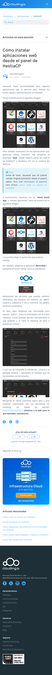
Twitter (10, 421)
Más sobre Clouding (12, 622)
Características (10, 591)
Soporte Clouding (11, 641)
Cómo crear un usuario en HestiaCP (19, 517)
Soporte (6, 637)
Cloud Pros (8, 645)
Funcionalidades (10, 599)
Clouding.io (8, 16)
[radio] (18, 437)
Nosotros (7, 618)
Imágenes (7, 610)
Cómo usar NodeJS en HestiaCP (17, 539)
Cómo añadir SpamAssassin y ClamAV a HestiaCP (25, 535)
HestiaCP (37, 16)
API (4, 606)
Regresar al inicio (11, 451)
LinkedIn (17, 421)
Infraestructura (10, 602)
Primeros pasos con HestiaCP (16, 522)
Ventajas (7, 595)
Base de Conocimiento (13, 649)
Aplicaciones (23, 16)
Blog (5, 630)
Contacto (7, 626)
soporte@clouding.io (13, 410)
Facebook (4, 421)
